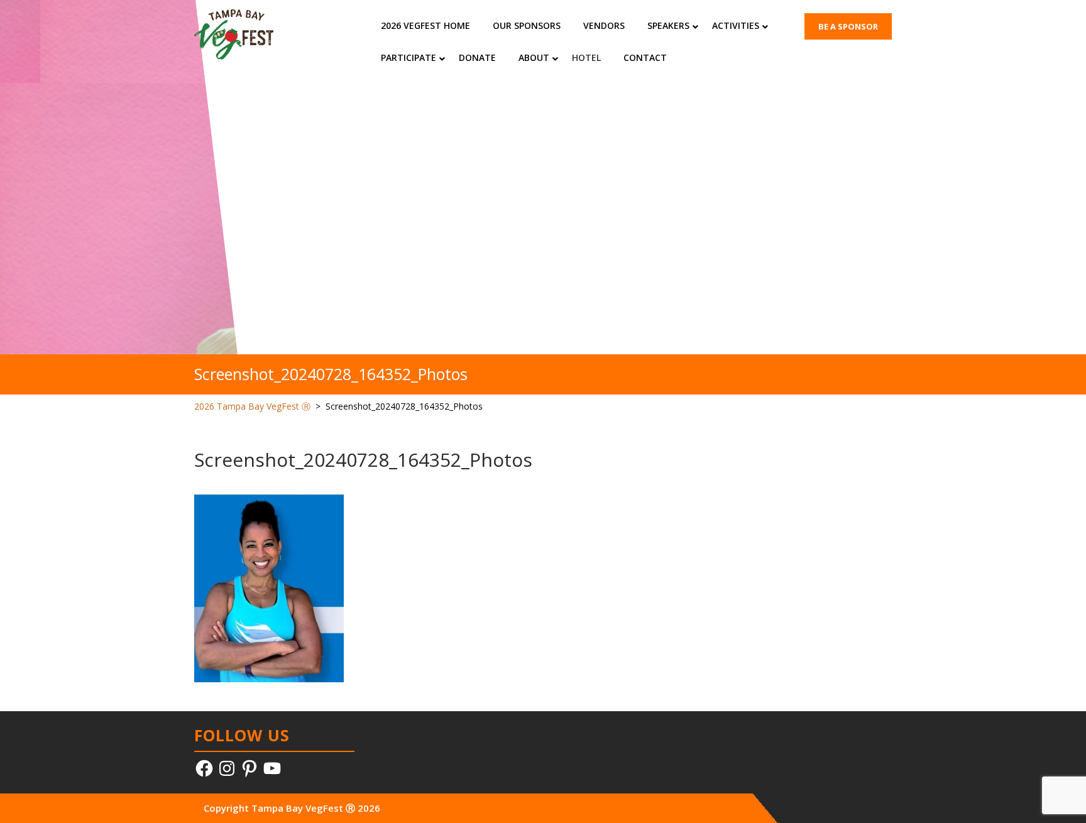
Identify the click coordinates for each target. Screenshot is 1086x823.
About (533, 57)
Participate (408, 57)
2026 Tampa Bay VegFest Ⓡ (252, 406)
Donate (477, 57)
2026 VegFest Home (425, 25)
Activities (735, 25)
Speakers (668, 25)
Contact (645, 57)
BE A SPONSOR (848, 26)
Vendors (604, 25)
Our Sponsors (527, 25)
